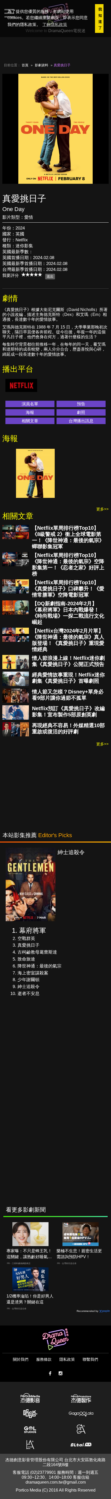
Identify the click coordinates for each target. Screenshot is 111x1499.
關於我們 (20, 1359)
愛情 (28, 217)
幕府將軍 (32, 930)
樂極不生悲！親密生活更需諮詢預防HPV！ (79, 1254)
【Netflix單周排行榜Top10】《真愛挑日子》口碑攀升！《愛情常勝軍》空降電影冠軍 (68, 589)
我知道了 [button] (100, 18)
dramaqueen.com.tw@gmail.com (56, 1482)
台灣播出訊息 (81, 421)
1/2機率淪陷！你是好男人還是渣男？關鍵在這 (29, 1299)
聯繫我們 (90, 1359)
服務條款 (44, 1359)
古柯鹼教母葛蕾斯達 (37, 952)
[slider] (31, 274)
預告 (81, 404)
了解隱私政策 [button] (54, 24)
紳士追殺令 (28, 986)
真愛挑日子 (28, 945)
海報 (30, 412)
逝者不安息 (28, 993)
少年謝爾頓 (28, 979)
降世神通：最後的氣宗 (39, 966)
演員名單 (30, 404)
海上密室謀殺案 (33, 973)
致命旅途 (26, 959)
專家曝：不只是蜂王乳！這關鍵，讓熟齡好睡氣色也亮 (29, 1254)
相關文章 (30, 421)
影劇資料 (41, 65)
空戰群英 (26, 938)
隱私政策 (67, 1359)
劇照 (81, 412)
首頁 (25, 65)
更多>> (102, 509)
